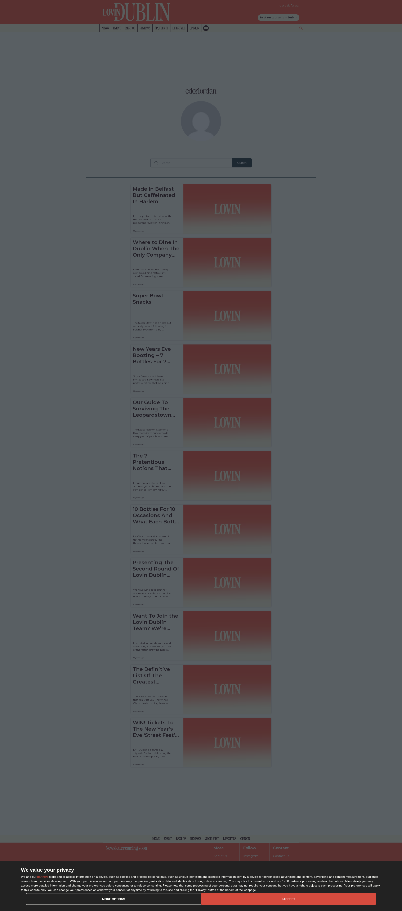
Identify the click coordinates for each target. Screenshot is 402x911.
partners (42, 876)
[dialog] (201, 886)
